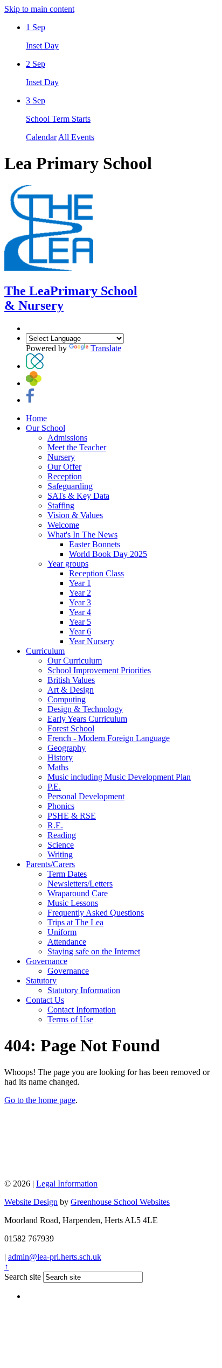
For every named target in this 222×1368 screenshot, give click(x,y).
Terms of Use (70, 1019)
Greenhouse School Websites (120, 1201)
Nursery (61, 457)
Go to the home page (39, 1100)
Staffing (60, 505)
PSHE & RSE (71, 815)
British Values (71, 680)
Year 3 (80, 602)
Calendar (41, 137)
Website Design (31, 1201)
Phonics (60, 806)
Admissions (67, 437)
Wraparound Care (77, 893)
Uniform (62, 932)
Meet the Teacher (76, 447)
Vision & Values (75, 515)
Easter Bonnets (94, 544)
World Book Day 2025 (108, 554)
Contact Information (81, 1009)
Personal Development (85, 796)
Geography (66, 747)
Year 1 (80, 583)
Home (36, 418)
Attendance (66, 941)
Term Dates (67, 873)
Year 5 (80, 621)
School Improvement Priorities (99, 670)
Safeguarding (70, 486)
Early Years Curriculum (87, 718)
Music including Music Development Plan (119, 776)
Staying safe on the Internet (93, 951)
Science (60, 844)
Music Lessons (72, 903)
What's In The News (82, 534)
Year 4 (80, 612)
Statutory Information (83, 990)
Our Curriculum (74, 660)
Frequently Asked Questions (95, 912)
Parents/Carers (50, 864)
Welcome (63, 524)
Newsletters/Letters (80, 883)
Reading (61, 835)
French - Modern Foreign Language (108, 738)
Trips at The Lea (75, 922)
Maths (57, 767)
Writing (60, 854)
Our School (45, 427)
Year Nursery (91, 641)
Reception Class (96, 573)
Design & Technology (85, 709)
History (60, 757)
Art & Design (70, 689)
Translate (106, 348)
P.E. (54, 786)
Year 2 (80, 592)
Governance (46, 961)
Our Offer (64, 466)
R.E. (55, 825)
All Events (76, 137)
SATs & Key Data (78, 495)
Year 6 (80, 631)
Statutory (41, 980)
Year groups (67, 563)
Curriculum (45, 650)
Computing (66, 699)
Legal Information (67, 1183)
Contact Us (45, 999)
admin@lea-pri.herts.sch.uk (54, 1256)
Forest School (70, 728)
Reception (64, 476)
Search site (22, 1276)
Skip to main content (39, 8)
